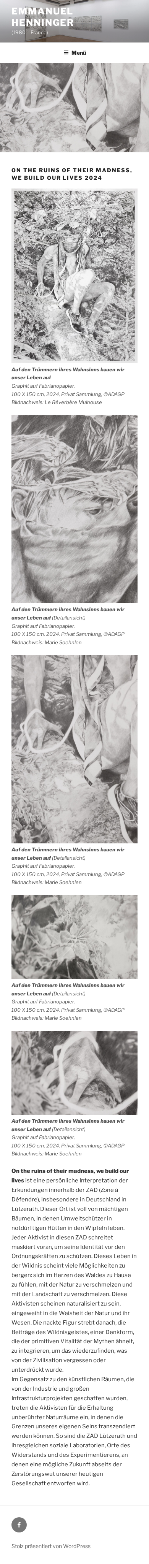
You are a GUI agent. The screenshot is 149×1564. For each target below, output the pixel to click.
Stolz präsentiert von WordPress (51, 1546)
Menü (78, 52)
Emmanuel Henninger (42, 17)
